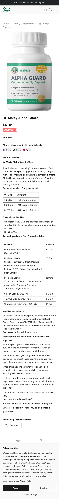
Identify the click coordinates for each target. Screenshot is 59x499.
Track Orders (40, 444)
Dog (39, 23)
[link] (30, 493)
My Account (18, 444)
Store (15, 23)
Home (6, 23)
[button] (6, 9)
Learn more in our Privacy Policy (18, 481)
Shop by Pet (28, 23)
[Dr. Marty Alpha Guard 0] (29, 72)
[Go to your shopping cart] (51, 9)
